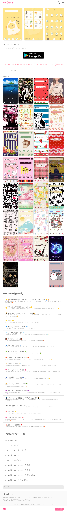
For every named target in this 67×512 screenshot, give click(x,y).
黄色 (21, 64)
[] (61, 487)
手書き (58, 64)
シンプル (50, 64)
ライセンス (51, 504)
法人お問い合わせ (25, 504)
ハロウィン (8, 64)
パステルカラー (40, 64)
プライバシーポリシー (42, 504)
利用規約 (33, 504)
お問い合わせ (16, 504)
